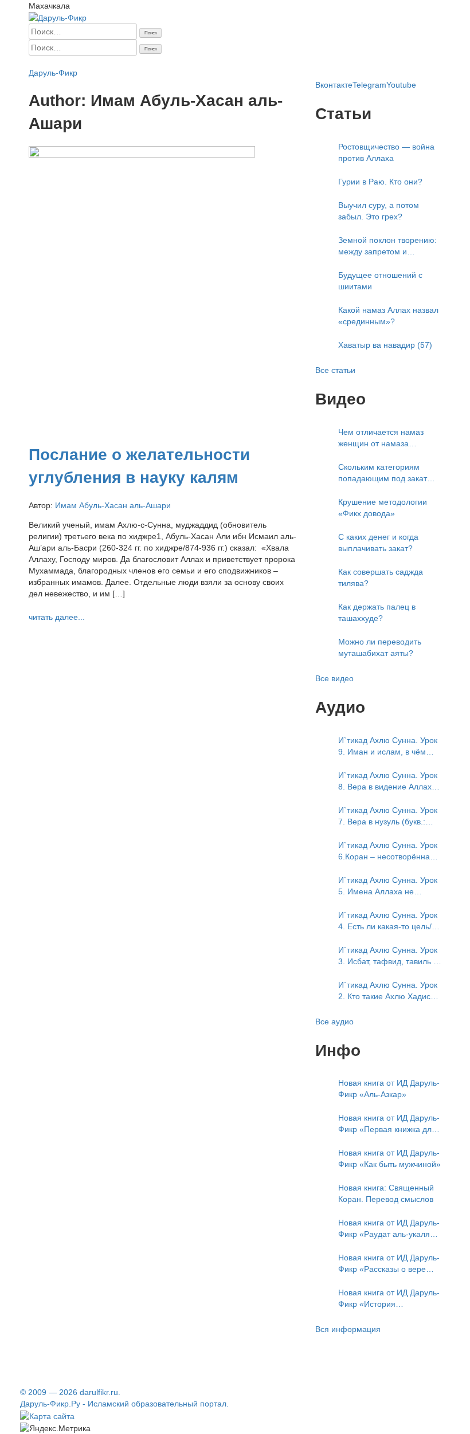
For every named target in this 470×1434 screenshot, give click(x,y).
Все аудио (334, 1021)
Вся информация (348, 1329)
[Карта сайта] (47, 1415)
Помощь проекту (368, 61)
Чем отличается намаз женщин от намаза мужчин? (381, 438)
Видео (299, 61)
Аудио (273, 61)
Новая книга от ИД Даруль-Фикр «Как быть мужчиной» (389, 1158)
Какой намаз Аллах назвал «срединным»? (388, 315)
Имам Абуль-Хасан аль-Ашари (113, 505)
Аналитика (216, 61)
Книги (249, 61)
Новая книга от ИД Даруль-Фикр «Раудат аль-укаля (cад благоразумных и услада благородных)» (389, 1229)
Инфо (324, 61)
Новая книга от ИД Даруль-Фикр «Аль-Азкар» (389, 1088)
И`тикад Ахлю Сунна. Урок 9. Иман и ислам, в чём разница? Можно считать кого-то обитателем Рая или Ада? (387, 746)
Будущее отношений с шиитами (380, 280)
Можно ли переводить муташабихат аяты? (379, 647)
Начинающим (87, 61)
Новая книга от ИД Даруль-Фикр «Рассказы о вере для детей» (389, 1264)
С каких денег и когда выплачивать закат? (378, 542)
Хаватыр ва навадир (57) (385, 344)
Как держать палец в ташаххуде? (377, 612)
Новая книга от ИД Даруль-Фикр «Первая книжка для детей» (389, 1124)
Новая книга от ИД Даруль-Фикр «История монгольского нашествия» (389, 1299)
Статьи (129, 61)
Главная (44, 61)
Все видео (334, 678)
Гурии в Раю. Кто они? (380, 181)
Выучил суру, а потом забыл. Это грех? (378, 211)
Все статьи (335, 370)
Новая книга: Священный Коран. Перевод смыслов (386, 1193)
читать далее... (57, 617)
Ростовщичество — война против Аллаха (386, 152)
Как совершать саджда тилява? (380, 577)
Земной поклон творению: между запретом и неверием (387, 246)
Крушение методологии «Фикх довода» (382, 507)
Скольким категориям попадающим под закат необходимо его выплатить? (382, 473)
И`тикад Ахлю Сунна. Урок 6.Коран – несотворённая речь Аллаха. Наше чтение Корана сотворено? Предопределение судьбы (388, 851)
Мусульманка (169, 61)
